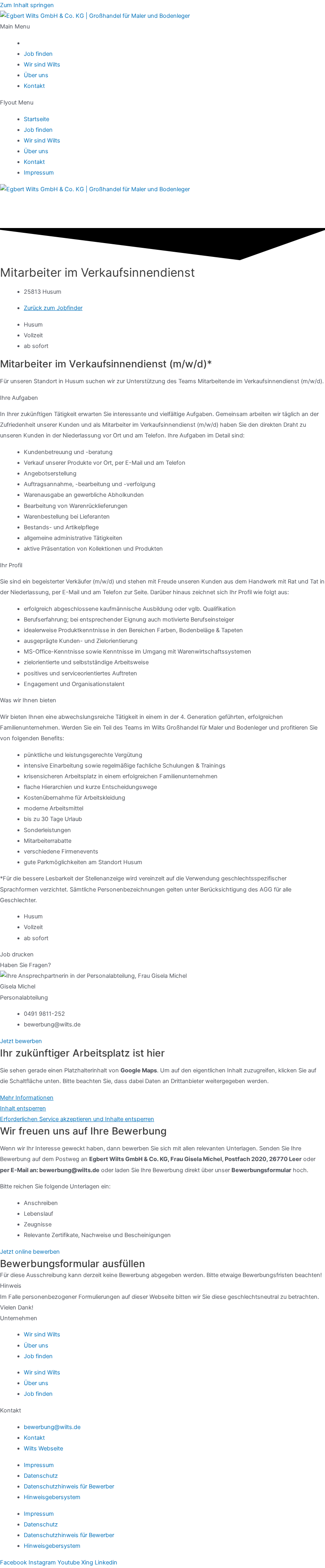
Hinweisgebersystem (52, 1497)
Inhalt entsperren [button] (23, 1108)
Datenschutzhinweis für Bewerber (69, 1486)
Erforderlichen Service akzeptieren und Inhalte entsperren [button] (77, 1119)
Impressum (39, 172)
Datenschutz (41, 1475)
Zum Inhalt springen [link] (27, 5)
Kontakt (34, 85)
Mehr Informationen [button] (27, 1097)
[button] (162, 26)
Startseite (36, 119)
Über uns (36, 75)
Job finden (38, 53)
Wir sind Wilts (42, 64)
